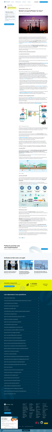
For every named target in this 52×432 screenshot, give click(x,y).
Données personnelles (31, 430)
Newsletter (44, 412)
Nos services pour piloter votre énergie (25, 408)
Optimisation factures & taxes (25, 415)
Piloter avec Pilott (38, 409)
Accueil (20, 426)
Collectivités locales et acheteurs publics (32, 410)
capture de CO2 (35, 182)
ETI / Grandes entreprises (31, 408)
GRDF (32, 78)
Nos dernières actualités (7, 410)
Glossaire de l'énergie (44, 411)
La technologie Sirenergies (38, 417)
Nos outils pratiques (45, 409)
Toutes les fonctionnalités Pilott (38, 407)
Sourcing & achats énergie (25, 412)
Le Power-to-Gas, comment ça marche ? (9, 14)
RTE (29, 184)
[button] (26, 430)
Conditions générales (38, 430)
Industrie (30, 416)
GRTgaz (36, 184)
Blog (22, 426)
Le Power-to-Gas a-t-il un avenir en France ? (10, 20)
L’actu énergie (44, 405)
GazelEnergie (21, 231)
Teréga (33, 184)
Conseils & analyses (45, 406)
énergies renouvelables (28, 42)
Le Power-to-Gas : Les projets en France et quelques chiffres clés (10, 17)
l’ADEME (32, 154)
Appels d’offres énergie (25, 417)
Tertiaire (30, 417)
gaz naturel (25, 78)
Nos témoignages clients (7, 409)
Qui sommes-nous (6, 406)
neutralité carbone (44, 225)
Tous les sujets (44, 415)
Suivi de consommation (38, 411)
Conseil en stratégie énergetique (25, 410)
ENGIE (23, 153)
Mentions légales (45, 430)
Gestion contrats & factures (38, 415)
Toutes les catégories (44, 417)
